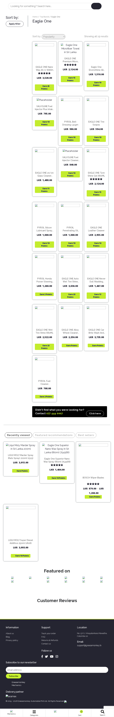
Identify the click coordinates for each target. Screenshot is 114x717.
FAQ (43, 637)
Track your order (48, 633)
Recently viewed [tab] (18, 435)
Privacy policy (12, 640)
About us (10, 633)
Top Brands (44, 17)
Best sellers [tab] (86, 435)
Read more (97, 65)
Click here (95, 413)
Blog (8, 637)
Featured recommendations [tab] (54, 435)
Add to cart (46, 67)
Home (35, 17)
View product (44, 73)
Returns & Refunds (49, 640)
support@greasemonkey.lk (89, 645)
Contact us (46, 644)
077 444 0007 (54, 413)
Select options (94, 473)
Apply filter (14, 24)
